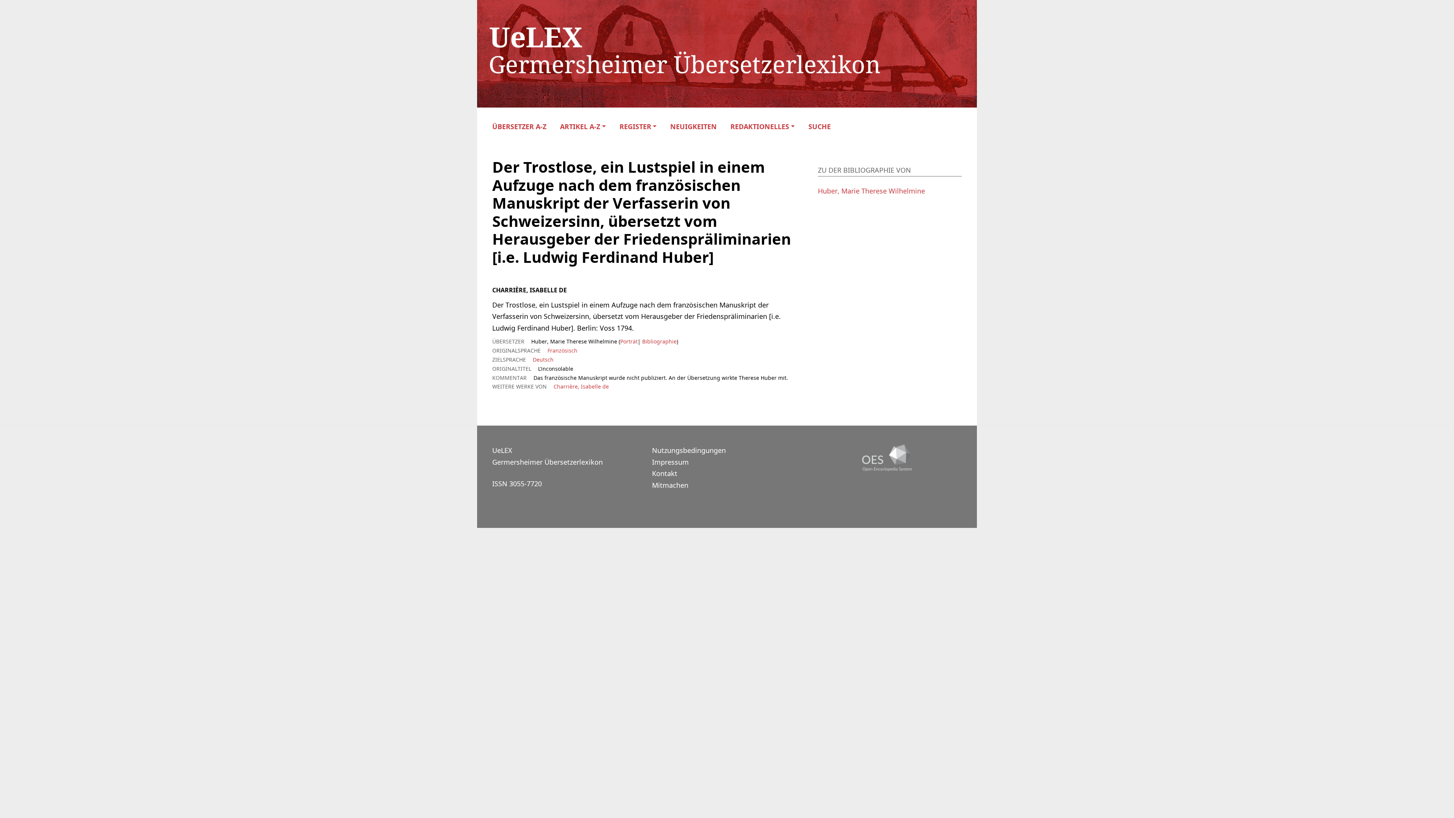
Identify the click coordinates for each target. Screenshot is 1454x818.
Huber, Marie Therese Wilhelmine (871, 190)
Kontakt (664, 473)
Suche (819, 126)
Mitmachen (670, 485)
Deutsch (543, 359)
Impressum (670, 462)
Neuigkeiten (693, 126)
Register (635, 126)
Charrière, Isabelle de (581, 386)
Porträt (629, 341)
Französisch (562, 350)
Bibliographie (659, 341)
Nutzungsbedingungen (689, 450)
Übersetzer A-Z (519, 126)
